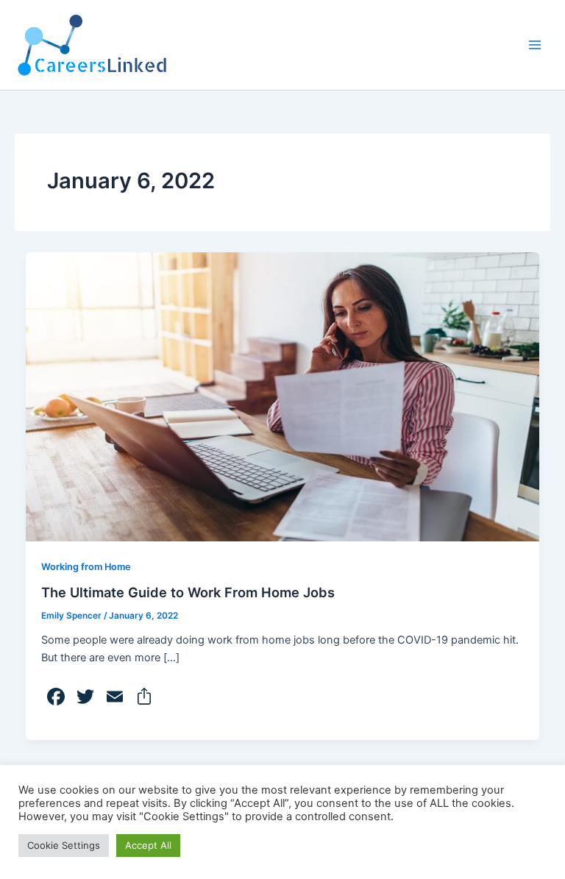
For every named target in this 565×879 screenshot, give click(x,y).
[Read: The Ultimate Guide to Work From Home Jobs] (283, 396)
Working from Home (86, 566)
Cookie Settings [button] (63, 845)
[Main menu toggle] (534, 44)
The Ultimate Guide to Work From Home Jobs (188, 592)
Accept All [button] (148, 845)
